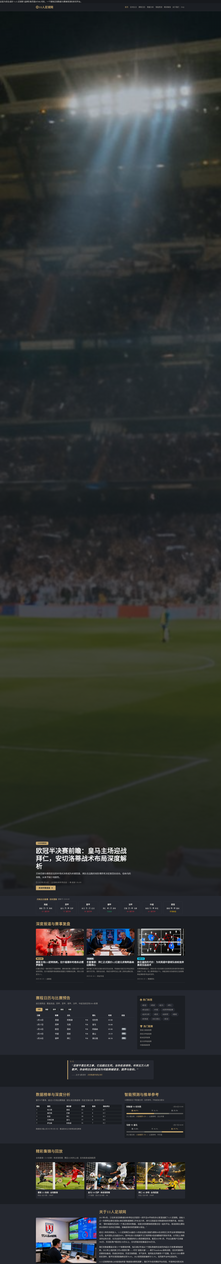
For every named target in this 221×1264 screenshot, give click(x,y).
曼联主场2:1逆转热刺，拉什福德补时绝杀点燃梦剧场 (60, 963)
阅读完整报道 (45, 888)
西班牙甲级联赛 (145, 1034)
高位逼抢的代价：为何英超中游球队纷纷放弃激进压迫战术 (160, 963)
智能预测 (159, 7)
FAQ (182, 7)
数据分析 (150, 7)
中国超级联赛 (145, 1045)
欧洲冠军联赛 (145, 1037)
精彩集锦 (167, 7)
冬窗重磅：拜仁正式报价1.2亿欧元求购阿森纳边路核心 (110, 963)
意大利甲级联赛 (145, 1041)
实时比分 (133, 7)
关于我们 (176, 7)
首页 (126, 7)
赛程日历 (142, 7)
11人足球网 (46, 7)
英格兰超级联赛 (145, 1030)
